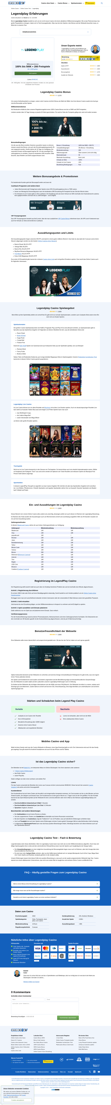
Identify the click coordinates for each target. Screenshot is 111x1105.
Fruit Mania (18, 253)
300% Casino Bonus (39, 1047)
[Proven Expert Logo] (79, 1061)
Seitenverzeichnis (43, 1072)
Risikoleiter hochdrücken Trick (87, 357)
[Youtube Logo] (99, 1072)
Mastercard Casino (23, 525)
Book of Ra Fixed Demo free (86, 1038)
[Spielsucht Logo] (87, 1061)
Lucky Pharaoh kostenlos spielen (88, 1042)
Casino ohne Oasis (47, 3)
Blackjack (47, 407)
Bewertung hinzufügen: (18, 1016)
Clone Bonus (82, 1040)
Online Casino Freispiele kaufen (65, 1040)
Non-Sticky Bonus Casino (41, 1042)
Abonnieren (91, 3)
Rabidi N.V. (27, 767)
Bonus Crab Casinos (39, 1040)
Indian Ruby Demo (84, 1047)
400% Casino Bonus (39, 1049)
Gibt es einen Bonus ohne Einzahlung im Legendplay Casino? (32, 884)
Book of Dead (21, 335)
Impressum (54, 1072)
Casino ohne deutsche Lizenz (19, 1042)
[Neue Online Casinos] (19, 1031)
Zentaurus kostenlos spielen (86, 1044)
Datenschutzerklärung (13, 1095)
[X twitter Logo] (90, 1072)
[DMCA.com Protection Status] (55, 1090)
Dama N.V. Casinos (16, 1040)
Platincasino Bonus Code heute (64, 1044)
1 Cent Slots (59, 1038)
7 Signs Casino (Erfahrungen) (24, 771)
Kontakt (70, 1072)
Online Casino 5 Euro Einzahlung (43, 1051)
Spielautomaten (76, 3)
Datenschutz (32, 1072)
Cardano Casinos (23, 569)
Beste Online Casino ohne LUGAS (20, 1044)
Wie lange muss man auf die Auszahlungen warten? (29, 890)
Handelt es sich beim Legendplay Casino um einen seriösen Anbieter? (34, 897)
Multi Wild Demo (83, 1049)
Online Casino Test (25, 8)
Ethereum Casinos (24, 554)
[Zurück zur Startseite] (16, 4)
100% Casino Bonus (39, 1044)
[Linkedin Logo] (94, 1072)
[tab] (55, 884)
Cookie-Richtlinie (20, 1072)
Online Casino (15, 8)
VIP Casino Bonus (64, 218)
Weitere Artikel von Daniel (31, 982)
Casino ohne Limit (48, 259)
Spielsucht (78, 1072)
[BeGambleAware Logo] (96, 1066)
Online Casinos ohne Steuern (47, 241)
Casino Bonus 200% (39, 1038)
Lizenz (29, 79)
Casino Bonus (62, 3)
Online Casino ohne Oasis (18, 1038)
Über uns (63, 1072)
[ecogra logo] (69, 1060)
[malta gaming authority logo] (96, 1059)
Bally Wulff (23, 346)
